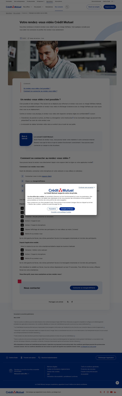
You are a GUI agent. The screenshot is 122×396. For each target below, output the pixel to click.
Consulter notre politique (61, 212)
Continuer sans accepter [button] (86, 187)
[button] (67, 208)
